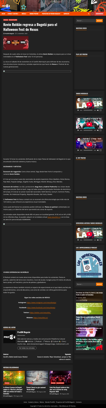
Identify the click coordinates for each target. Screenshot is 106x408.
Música (24, 14)
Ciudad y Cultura (13, 14)
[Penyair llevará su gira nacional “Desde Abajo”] (37, 378)
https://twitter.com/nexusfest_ (40, 313)
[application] (89, 104)
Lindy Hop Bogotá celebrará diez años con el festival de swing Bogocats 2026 (59, 389)
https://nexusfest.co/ (40, 318)
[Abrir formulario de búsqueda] (88, 13)
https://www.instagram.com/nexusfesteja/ (41, 302)
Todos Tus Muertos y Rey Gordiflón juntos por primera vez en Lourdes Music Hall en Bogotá (88, 341)
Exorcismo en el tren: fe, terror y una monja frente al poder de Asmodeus (89, 293)
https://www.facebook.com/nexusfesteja (41, 308)
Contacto (66, 14)
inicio (3, 14)
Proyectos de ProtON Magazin (51, 14)
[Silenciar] (98, 110)
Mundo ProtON (34, 14)
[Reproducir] (78, 110)
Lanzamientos (60, 383)
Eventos (6, 20)
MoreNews (62, 406)
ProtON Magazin (9, 33)
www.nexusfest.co (54, 217)
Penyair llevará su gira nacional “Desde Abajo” (36, 388)
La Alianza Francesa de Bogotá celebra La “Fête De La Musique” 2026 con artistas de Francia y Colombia (13, 390)
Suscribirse (99, 14)
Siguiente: (54, 356)
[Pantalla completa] (100, 110)
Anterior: (15, 355)
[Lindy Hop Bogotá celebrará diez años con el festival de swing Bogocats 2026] (60, 378)
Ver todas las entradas (27, 348)
